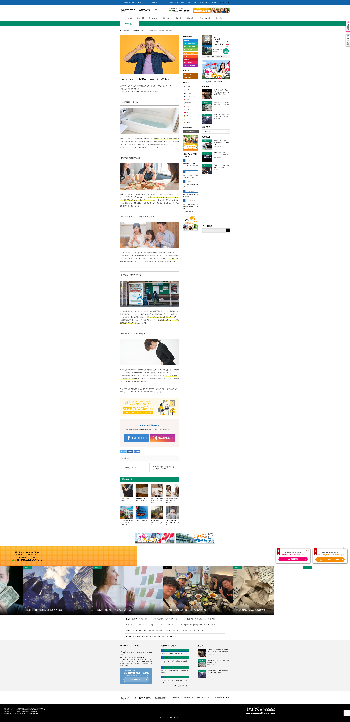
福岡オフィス (187, 74)
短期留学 (186, 59)
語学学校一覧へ (190, 131)
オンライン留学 (171, 636)
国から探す (179, 18)
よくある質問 (200, 2)
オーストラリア (189, 93)
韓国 (186, 112)
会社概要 (193, 2)
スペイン (187, 122)
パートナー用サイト (211, 2)
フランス (187, 119)
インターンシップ (188, 53)
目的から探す (167, 18)
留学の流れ (145, 636)
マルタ (187, 106)
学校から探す (191, 18)
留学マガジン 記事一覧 (180, 686)
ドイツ (187, 116)
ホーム (130, 18)
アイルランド (188, 103)
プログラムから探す (205, 18)
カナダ (187, 90)
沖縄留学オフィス (185, 2)
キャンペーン (161, 636)
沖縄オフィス (187, 77)
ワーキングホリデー (189, 43)
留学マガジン (129, 24)
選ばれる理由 (140, 18)
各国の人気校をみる (191, 211)
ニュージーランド (190, 96)
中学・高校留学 (188, 62)
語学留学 (186, 40)
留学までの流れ (153, 18)
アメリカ (187, 86)
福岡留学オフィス (174, 2)
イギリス (187, 99)
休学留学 (186, 56)
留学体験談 (219, 18)
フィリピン (188, 109)
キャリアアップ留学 (189, 46)
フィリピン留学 (188, 50)
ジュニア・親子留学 (189, 65)
